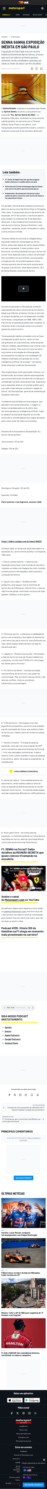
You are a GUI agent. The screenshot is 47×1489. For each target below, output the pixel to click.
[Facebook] (9, 1095)
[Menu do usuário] (42, 8)
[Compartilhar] (32, 68)
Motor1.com (23, 1430)
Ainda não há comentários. (23, 1139)
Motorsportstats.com (23, 1441)
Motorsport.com (15, 899)
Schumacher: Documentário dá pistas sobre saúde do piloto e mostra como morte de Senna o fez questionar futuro (24, 195)
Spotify (8, 1027)
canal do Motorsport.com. (15, 911)
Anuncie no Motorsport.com (23, 1455)
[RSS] (35, 1413)
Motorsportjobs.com (23, 1434)
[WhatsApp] (20, 1095)
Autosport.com (23, 1437)
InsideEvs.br (23, 1426)
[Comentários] (42, 68)
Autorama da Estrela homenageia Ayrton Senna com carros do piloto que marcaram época (23, 187)
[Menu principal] (4, 8)
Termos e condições (16, 1477)
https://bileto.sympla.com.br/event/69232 (21, 541)
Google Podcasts (13, 1039)
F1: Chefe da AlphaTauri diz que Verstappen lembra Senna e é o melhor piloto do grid (22, 180)
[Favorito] (36, 68)
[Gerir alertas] (37, 1095)
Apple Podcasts (12, 1035)
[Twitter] (15, 1095)
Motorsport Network (19, 1483)
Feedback (23, 1451)
